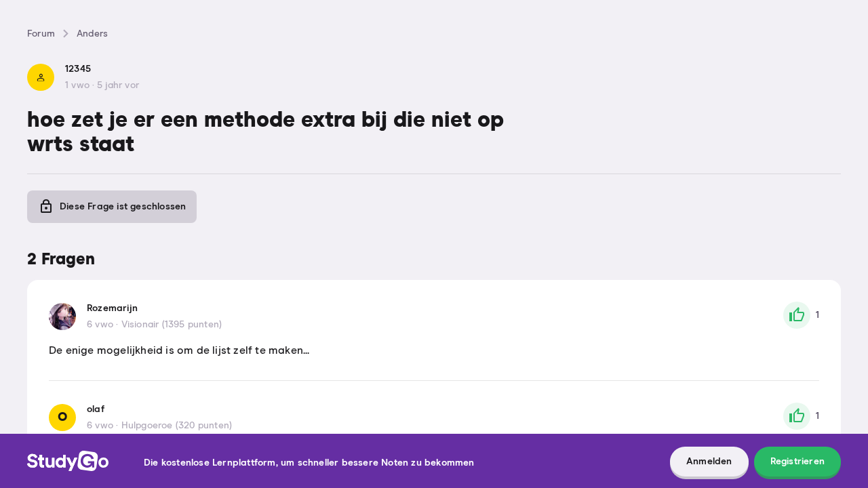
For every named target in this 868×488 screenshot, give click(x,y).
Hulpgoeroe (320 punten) (177, 425)
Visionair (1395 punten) (171, 324)
